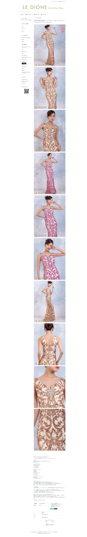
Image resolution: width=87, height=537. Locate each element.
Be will (23, 68)
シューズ (23, 29)
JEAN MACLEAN (38, 18)
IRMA (22, 53)
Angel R (23, 39)
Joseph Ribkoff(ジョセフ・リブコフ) (26, 47)
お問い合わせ (38, 14)
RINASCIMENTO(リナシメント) (26, 57)
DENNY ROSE (24, 59)
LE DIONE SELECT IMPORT (26, 37)
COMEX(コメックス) (25, 64)
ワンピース (23, 27)
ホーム (23, 14)
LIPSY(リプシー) (24, 61)
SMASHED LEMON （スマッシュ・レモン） (26, 73)
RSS (22, 83)
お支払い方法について (25, 79)
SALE (22, 31)
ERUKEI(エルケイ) (24, 51)
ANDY (22, 41)
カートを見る (44, 14)
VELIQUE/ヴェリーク (25, 66)
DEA (22, 49)
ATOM (24, 83)
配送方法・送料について (25, 81)
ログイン (64, 1)
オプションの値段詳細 (54, 503)
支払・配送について (30, 14)
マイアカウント (55, 1)
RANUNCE (23, 70)
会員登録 (60, 1)
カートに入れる (50, 524)
